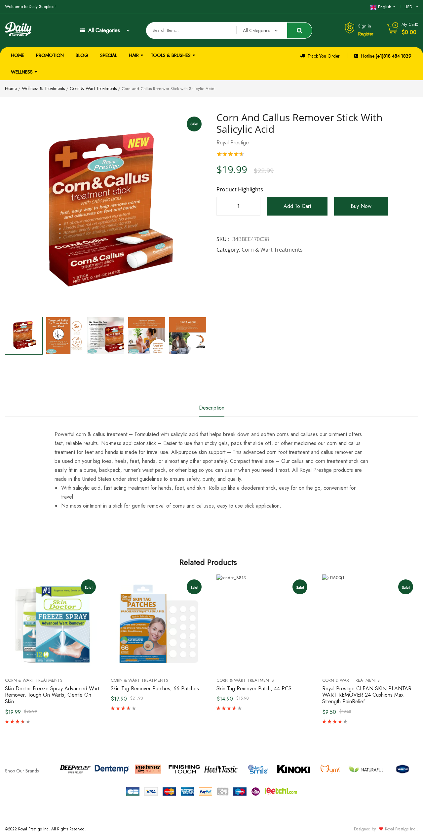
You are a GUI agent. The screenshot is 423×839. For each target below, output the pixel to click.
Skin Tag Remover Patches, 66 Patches (155, 688)
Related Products (208, 562)
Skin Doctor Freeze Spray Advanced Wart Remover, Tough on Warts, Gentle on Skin (52, 695)
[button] (193, 341)
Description (211, 408)
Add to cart (297, 206)
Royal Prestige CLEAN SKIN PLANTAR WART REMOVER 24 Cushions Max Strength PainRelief (366, 695)
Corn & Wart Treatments (93, 88)
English (384, 7)
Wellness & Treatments (43, 88)
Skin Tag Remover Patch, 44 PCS (253, 688)
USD (408, 7)
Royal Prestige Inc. (401, 829)
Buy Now (361, 206)
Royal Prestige (232, 142)
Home (11, 88)
